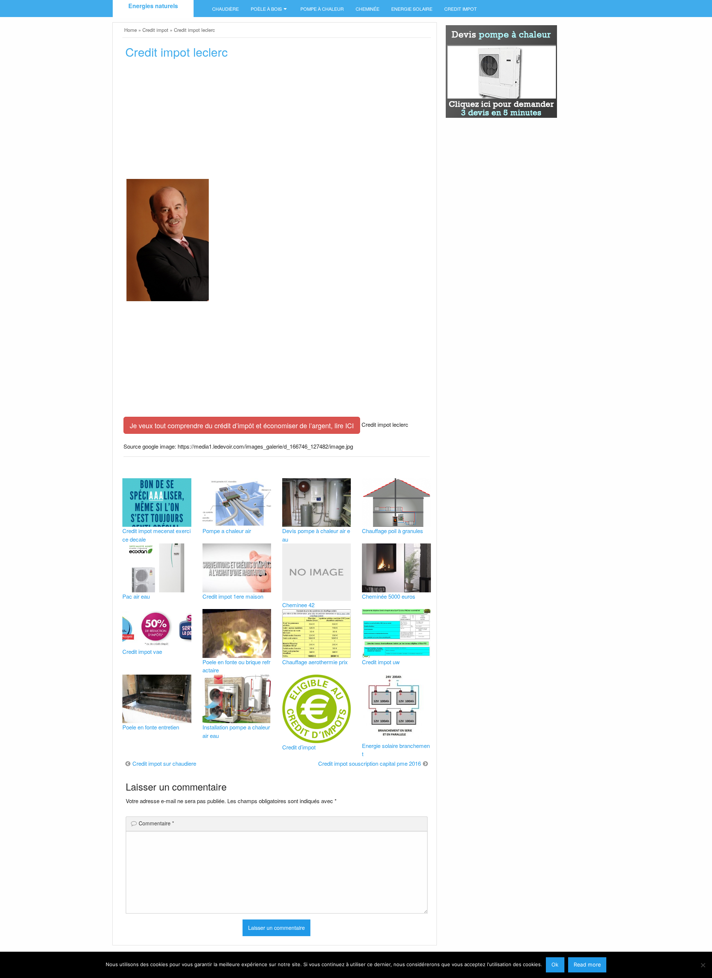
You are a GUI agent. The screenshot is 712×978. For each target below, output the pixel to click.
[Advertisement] (276, 121)
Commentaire (156, 823)
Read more (587, 964)
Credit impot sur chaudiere (164, 763)
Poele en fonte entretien (150, 727)
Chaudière (225, 9)
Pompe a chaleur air (226, 531)
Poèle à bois (266, 9)
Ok (554, 964)
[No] (702, 965)
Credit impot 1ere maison (232, 596)
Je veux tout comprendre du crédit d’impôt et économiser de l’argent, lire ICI (242, 425)
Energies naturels (153, 5)
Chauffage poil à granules (392, 531)
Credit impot (460, 9)
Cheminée (367, 9)
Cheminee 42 (298, 605)
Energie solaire (411, 9)
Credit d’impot (299, 747)
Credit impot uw (381, 662)
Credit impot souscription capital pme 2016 (369, 763)
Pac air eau (136, 596)
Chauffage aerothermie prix (315, 662)
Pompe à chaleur (322, 9)
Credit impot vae (142, 651)
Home (130, 29)
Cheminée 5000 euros (388, 596)
